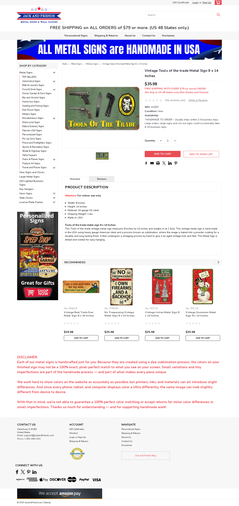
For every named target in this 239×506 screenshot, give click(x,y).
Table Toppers (29, 155)
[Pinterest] (176, 163)
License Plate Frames (31, 202)
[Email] (152, 163)
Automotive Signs (31, 81)
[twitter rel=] (23, 472)
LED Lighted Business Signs (31, 182)
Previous (65, 108)
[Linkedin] (170, 163)
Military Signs (29, 114)
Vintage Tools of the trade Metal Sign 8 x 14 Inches (125, 64)
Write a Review (198, 100)
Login (195, 2)
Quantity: (150, 140)
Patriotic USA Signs (32, 130)
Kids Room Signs (31, 109)
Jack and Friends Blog (145, 455)
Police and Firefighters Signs (36, 142)
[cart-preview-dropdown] (217, 2)
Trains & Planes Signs (33, 159)
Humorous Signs (31, 101)
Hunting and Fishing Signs (35, 105)
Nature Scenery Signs (33, 126)
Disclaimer (168, 35)
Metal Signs (26, 72)
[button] (37, 256)
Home (64, 64)
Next (139, 108)
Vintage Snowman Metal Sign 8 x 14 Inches (201, 314)
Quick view (81, 303)
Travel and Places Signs (34, 167)
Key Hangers (26, 189)
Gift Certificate (181, 2)
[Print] (158, 163)
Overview (75, 179)
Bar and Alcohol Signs (33, 97)
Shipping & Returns (106, 35)
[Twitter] (164, 163)
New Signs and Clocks (31, 172)
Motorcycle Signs (31, 122)
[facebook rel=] (17, 472)
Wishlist (73, 433)
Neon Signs (25, 193)
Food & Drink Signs (32, 89)
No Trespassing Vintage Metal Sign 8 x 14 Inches (119, 314)
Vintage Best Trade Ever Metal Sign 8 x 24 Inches (79, 314)
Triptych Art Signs (31, 163)
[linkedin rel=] (34, 472)
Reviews (101, 179)
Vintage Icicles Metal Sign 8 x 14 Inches (162, 314)
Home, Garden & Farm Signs (36, 93)
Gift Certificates (76, 429)
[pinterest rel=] (28, 472)
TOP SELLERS (29, 77)
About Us (130, 35)
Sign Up (206, 2)
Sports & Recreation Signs (35, 147)
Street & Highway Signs (34, 151)
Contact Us (148, 35)
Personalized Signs (76, 35)
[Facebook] (146, 163)
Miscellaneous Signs (32, 118)
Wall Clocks (26, 198)
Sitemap (47, 502)
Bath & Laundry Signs (33, 85)
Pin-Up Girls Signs (31, 138)
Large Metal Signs (29, 176)
